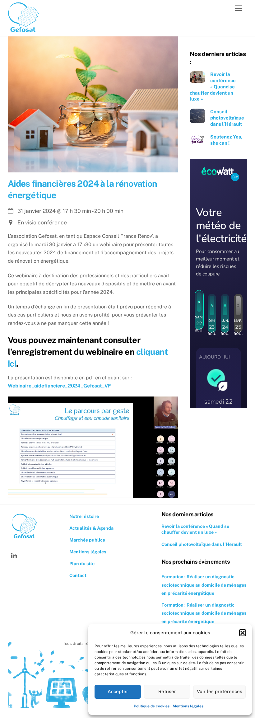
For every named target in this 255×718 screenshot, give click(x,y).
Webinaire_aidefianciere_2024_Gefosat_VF (59, 386)
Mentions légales (188, 706)
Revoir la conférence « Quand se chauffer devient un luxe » (212, 86)
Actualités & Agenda (91, 528)
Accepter (118, 691)
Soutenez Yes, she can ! (226, 140)
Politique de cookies (151, 706)
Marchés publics (87, 539)
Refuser (167, 691)
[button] (242, 633)
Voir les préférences (219, 691)
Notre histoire (84, 516)
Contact (77, 575)
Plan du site (82, 563)
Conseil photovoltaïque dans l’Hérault (227, 118)
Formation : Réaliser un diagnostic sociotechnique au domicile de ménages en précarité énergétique (204, 585)
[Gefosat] (23, 31)
